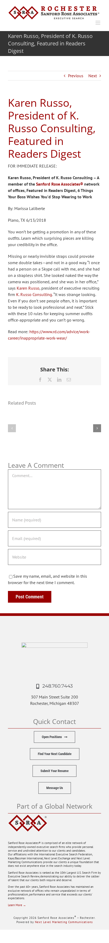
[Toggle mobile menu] (98, 22)
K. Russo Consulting (34, 294)
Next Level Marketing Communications (64, 922)
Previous (75, 75)
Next (92, 75)
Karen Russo (28, 288)
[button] (12, 428)
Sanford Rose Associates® (59, 184)
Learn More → (17, 905)
